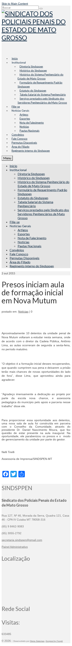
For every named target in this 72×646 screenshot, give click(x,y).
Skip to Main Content (15, 3)
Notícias (23, 311)
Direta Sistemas (37, 641)
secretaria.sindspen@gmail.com (22, 540)
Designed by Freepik (54, 641)
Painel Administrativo (15, 546)
